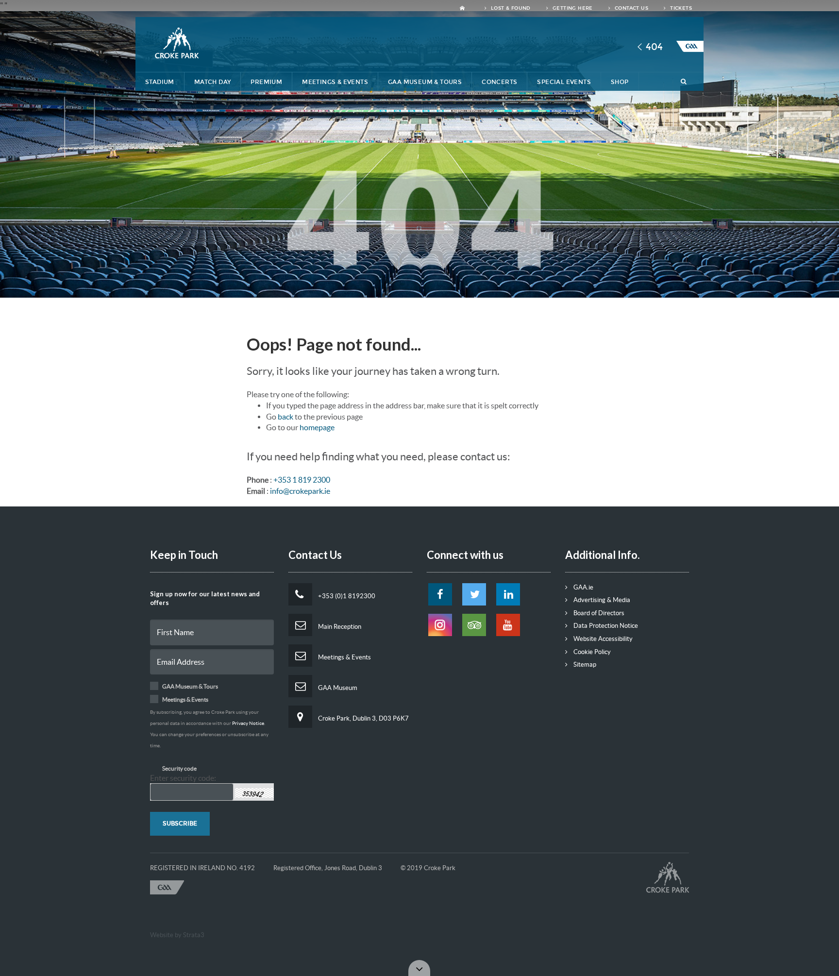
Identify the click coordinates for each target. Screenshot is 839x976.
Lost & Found (510, 8)
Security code (179, 768)
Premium (266, 82)
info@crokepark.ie (300, 491)
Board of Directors (598, 613)
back (285, 416)
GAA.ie (582, 587)
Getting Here (572, 8)
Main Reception (339, 626)
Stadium (159, 82)
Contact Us (630, 8)
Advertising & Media (601, 600)
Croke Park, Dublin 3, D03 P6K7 (363, 718)
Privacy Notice (248, 723)
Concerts (499, 82)
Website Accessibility (602, 638)
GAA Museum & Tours (425, 82)
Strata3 (193, 935)
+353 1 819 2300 (301, 479)
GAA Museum (337, 687)
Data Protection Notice (605, 625)
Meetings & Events (335, 82)
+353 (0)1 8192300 (346, 596)
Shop (620, 82)
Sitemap (584, 664)
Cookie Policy (591, 652)
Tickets (680, 8)
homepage (317, 427)
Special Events (564, 82)
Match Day (212, 82)
